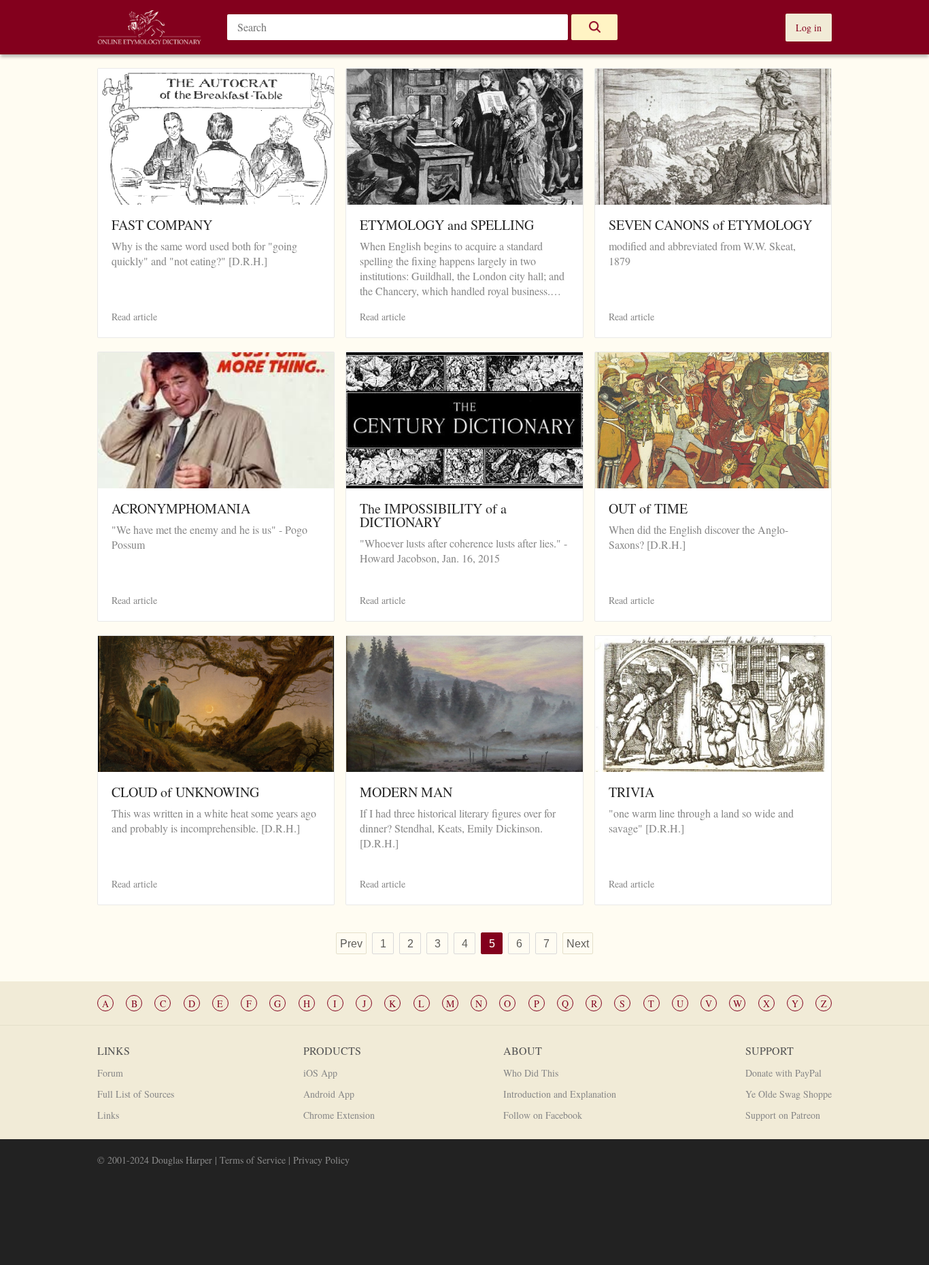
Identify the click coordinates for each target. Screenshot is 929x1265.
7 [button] (546, 943)
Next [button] (578, 943)
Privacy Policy (321, 1159)
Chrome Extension (339, 1115)
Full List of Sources (135, 1093)
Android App (328, 1093)
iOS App (320, 1072)
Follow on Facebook (542, 1115)
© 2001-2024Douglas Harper (154, 1159)
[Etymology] (149, 37)
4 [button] (465, 943)
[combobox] (397, 27)
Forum (110, 1072)
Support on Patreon (782, 1115)
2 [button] (410, 943)
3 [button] (438, 943)
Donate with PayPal (783, 1072)
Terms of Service (253, 1159)
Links (108, 1115)
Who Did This (530, 1072)
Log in (809, 27)
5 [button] (492, 943)
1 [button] (383, 943)
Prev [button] (351, 943)
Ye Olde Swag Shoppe (788, 1093)
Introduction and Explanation (559, 1093)
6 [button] (519, 943)
